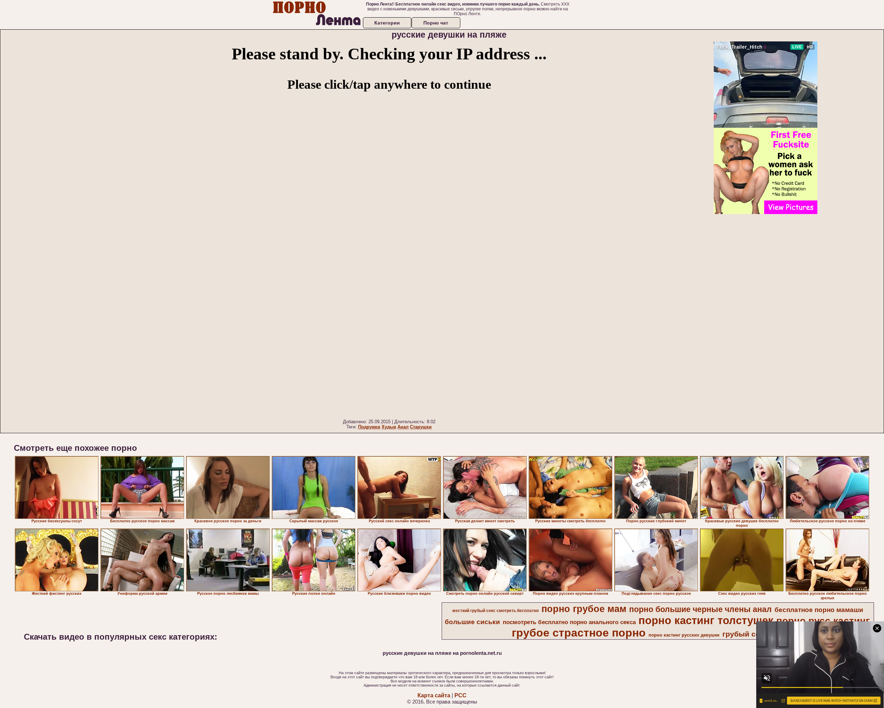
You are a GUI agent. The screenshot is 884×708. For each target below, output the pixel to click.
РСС (460, 695)
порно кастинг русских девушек (684, 635)
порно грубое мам (583, 609)
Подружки (369, 426)
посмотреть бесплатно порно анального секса (569, 622)
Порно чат (435, 23)
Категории (387, 23)
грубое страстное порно (579, 633)
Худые (389, 426)
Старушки (421, 426)
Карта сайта (433, 695)
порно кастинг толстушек (706, 620)
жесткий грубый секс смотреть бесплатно (495, 610)
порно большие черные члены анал (700, 609)
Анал (403, 426)
